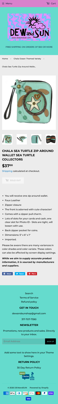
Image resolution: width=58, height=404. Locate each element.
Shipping (7, 171)
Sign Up (50, 341)
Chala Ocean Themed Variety (27, 58)
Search (29, 293)
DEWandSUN (20, 388)
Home (5, 58)
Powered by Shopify (39, 388)
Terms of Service (29, 297)
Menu (9, 3)
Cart (53, 3)
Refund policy (29, 301)
